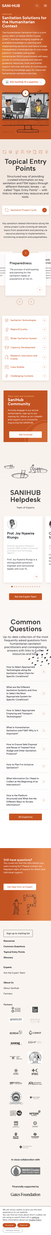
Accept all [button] (9, 1225)
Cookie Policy (35, 1220)
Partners (8, 993)
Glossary (8, 957)
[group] (23, 551)
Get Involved (25, 434)
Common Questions (14, 946)
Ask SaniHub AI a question (26, 82)
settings (35, 1217)
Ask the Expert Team (25, 596)
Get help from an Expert (19, 887)
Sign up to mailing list (18, 933)
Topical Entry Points (14, 952)
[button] (45, 5)
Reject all (23, 1225)
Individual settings (13, 1230)
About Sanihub (11, 988)
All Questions (25, 817)
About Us (9, 982)
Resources (9, 941)
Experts (8, 967)
